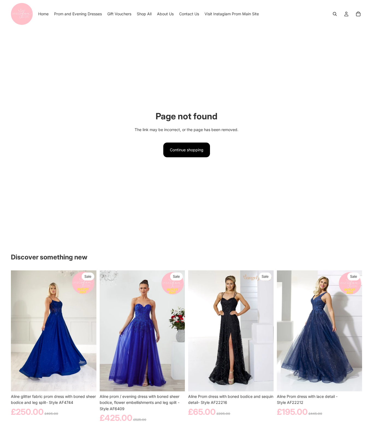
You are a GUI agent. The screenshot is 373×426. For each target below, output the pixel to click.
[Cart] (358, 14)
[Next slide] (88, 331)
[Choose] (88, 383)
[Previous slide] (19, 331)
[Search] (335, 14)
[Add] (265, 383)
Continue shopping (186, 149)
